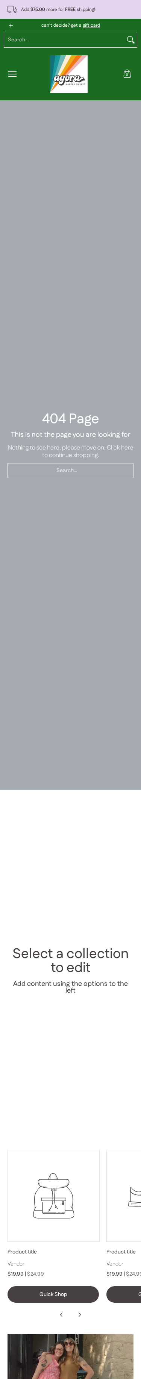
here (127, 448)
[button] (127, 74)
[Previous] (61, 1314)
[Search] (131, 39)
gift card (91, 25)
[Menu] (12, 74)
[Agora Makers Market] (69, 74)
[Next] (79, 1314)
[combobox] (64, 39)
